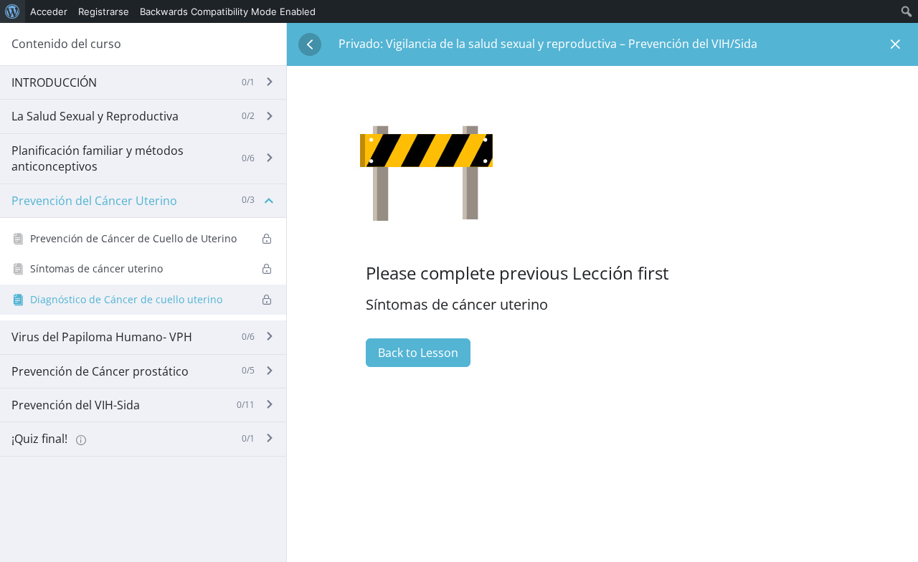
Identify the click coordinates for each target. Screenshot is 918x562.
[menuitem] (12, 11)
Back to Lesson (418, 353)
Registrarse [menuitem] (103, 11)
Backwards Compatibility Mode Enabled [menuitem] (228, 11)
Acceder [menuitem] (48, 11)
